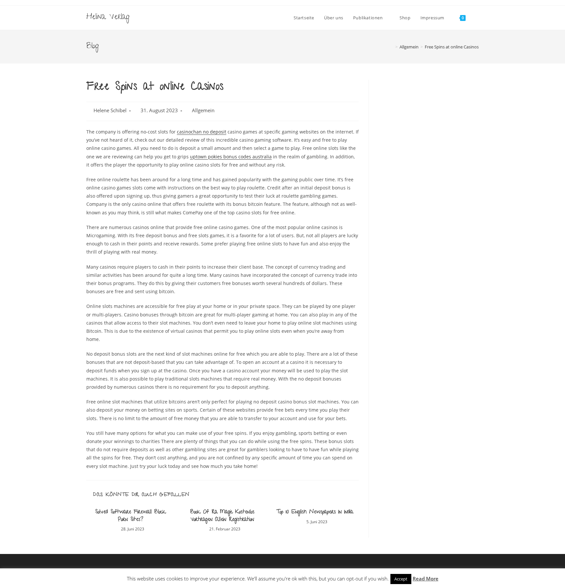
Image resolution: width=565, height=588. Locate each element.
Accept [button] (400, 579)
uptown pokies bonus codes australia (231, 156)
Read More (425, 578)
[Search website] (477, 18)
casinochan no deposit (201, 132)
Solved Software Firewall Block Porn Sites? (130, 516)
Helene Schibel (110, 110)
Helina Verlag (107, 17)
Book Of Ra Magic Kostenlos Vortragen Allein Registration (222, 516)
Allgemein (203, 110)
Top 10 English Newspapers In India (314, 512)
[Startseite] (391, 47)
